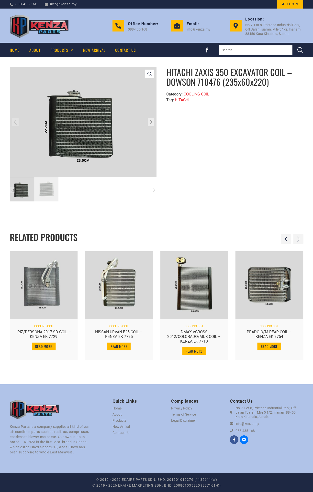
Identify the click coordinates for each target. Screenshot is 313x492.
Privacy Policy (181, 408)
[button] (15, 122)
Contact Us (120, 433)
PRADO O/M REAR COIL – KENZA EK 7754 (269, 334)
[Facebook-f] (206, 50)
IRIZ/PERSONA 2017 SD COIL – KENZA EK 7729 (43, 334)
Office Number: (143, 23)
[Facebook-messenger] (244, 439)
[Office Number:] (118, 25)
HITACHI (182, 100)
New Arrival (121, 427)
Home (117, 408)
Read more (43, 346)
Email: (193, 23)
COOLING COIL (196, 94)
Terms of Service (183, 414)
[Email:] (177, 25)
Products (119, 420)
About (117, 414)
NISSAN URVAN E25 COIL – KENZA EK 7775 (119, 334)
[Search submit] (300, 50)
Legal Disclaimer (183, 420)
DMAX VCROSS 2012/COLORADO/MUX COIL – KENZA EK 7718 (194, 337)
